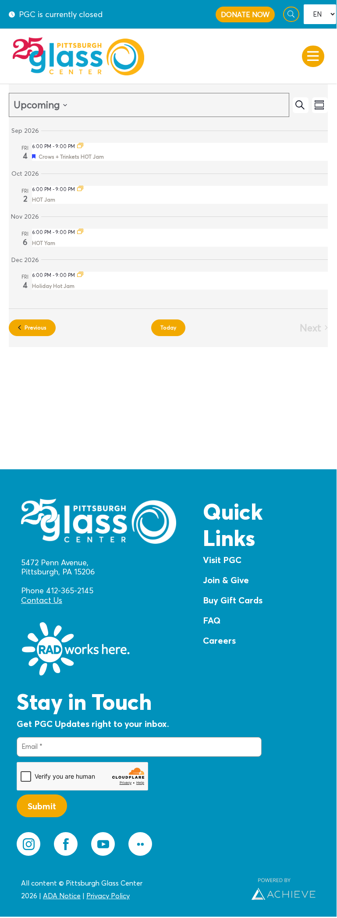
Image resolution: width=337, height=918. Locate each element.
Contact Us (41, 600)
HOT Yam (43, 243)
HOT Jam (43, 199)
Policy (119, 895)
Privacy (97, 895)
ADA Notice (62, 895)
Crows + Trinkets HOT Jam (71, 156)
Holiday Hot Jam (53, 286)
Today (168, 327)
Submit (42, 806)
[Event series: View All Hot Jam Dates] (80, 146)
